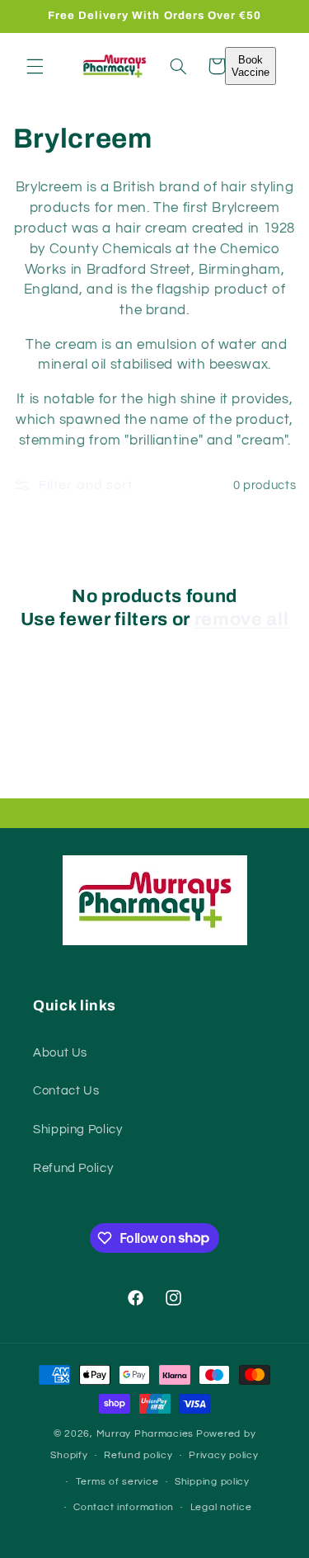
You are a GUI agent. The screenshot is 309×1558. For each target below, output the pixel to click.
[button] (35, 66)
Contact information (123, 1507)
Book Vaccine (250, 66)
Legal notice (221, 1507)
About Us (60, 1053)
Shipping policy (212, 1481)
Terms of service (117, 1481)
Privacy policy (223, 1455)
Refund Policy (73, 1168)
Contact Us (66, 1091)
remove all (241, 619)
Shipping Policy (77, 1129)
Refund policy (138, 1455)
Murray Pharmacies (145, 1433)
